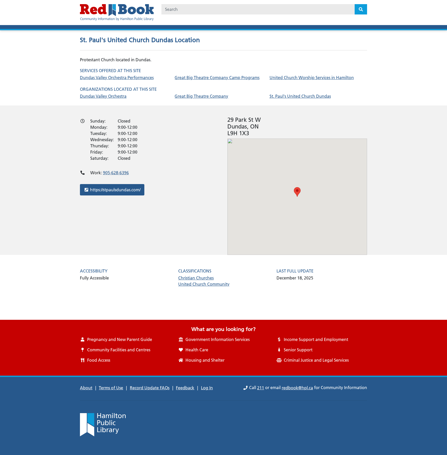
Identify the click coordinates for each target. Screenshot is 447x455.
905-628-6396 (116, 172)
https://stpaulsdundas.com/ (115, 189)
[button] (297, 192)
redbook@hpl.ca (297, 387)
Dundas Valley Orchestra (103, 96)
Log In (207, 387)
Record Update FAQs (149, 387)
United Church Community (203, 284)
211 (260, 387)
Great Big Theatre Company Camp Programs (217, 77)
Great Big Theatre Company (201, 96)
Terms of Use (111, 387)
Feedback (185, 387)
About (86, 387)
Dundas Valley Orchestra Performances (117, 77)
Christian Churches (196, 277)
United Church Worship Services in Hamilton (312, 77)
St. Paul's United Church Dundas (300, 96)
